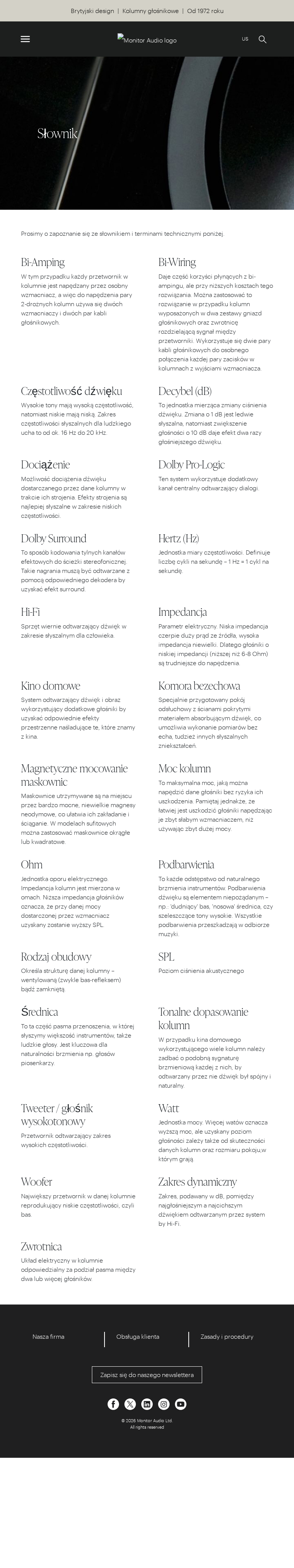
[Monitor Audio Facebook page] (114, 1403)
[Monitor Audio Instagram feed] (164, 1403)
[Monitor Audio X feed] (130, 1403)
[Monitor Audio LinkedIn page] (147, 1403)
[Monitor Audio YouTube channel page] (180, 1403)
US (245, 38)
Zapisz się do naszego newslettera (147, 1374)
